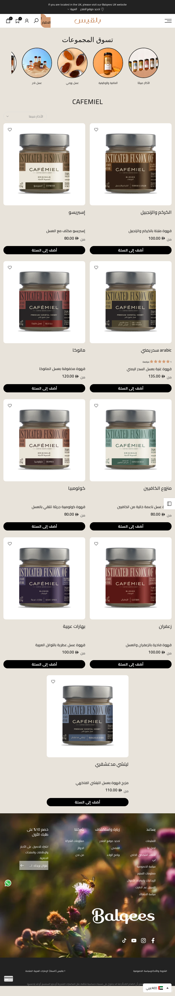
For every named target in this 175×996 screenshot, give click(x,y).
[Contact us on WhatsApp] (8, 883)
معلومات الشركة (74, 840)
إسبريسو (77, 212)
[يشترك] (24, 865)
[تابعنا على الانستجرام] (143, 940)
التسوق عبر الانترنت (146, 887)
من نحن (79, 854)
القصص (115, 848)
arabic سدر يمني (156, 350)
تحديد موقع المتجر (90, 9)
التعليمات (151, 840)
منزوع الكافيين (158, 488)
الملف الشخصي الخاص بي (143, 857)
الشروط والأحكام (159, 971)
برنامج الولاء (113, 854)
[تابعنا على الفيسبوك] (153, 940)
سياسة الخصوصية (146, 866)
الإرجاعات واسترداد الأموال (141, 880)
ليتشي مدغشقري (112, 764)
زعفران (165, 626)
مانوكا (78, 350)
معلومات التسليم (146, 873)
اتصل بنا (151, 848)
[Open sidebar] (169, 503)
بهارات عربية (74, 626)
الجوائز (81, 848)
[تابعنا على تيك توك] (124, 940)
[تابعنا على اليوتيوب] (133, 940)
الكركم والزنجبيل (156, 212)
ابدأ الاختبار (46, 20)
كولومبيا (76, 488)
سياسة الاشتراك (147, 894)
